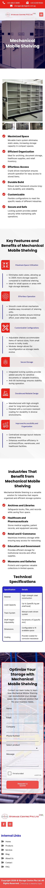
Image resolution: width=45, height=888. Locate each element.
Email (8, 717)
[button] (41, 14)
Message (10, 754)
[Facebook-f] (3, 824)
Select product (13, 745)
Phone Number (13, 736)
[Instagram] (10, 824)
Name (9, 708)
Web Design (25, 883)
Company (10, 727)
